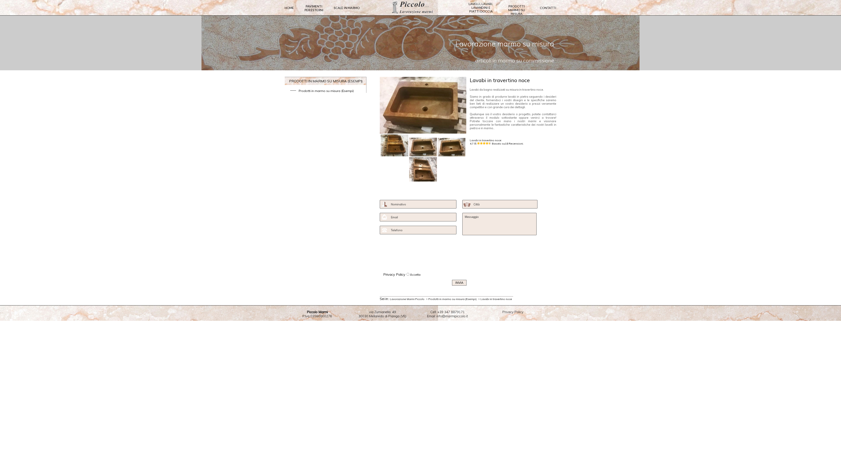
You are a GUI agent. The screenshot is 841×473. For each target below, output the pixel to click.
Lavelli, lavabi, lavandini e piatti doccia (481, 7)
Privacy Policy (394, 274)
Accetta (415, 274)
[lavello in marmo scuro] (451, 147)
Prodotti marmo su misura (516, 10)
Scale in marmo (347, 8)
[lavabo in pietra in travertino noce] (394, 145)
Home (289, 8)
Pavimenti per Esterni (313, 8)
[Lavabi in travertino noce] (423, 132)
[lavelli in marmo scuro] (423, 169)
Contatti (548, 8)
